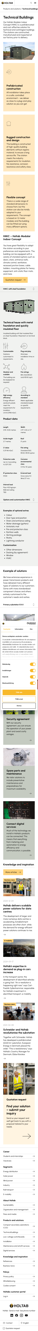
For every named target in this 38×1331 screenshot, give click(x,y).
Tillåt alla (19, 692)
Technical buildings (30, 9)
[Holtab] (7, 3)
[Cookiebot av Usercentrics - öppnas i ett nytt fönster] (27, 623)
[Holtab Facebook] (16, 1315)
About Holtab (9, 1200)
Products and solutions (12, 9)
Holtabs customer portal (14, 1292)
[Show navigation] (35, 3)
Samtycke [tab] (6, 629)
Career (6, 1151)
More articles (11, 872)
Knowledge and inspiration (15, 1256)
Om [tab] (31, 629)
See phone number (27, 1311)
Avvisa (19, 706)
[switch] (33, 670)
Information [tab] (19, 629)
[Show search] (31, 3)
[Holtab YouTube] (26, 1315)
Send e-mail (14, 1311)
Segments (7, 1167)
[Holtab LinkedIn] (11, 1315)
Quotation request (13, 280)
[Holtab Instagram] (21, 1315)
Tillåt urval (19, 699)
